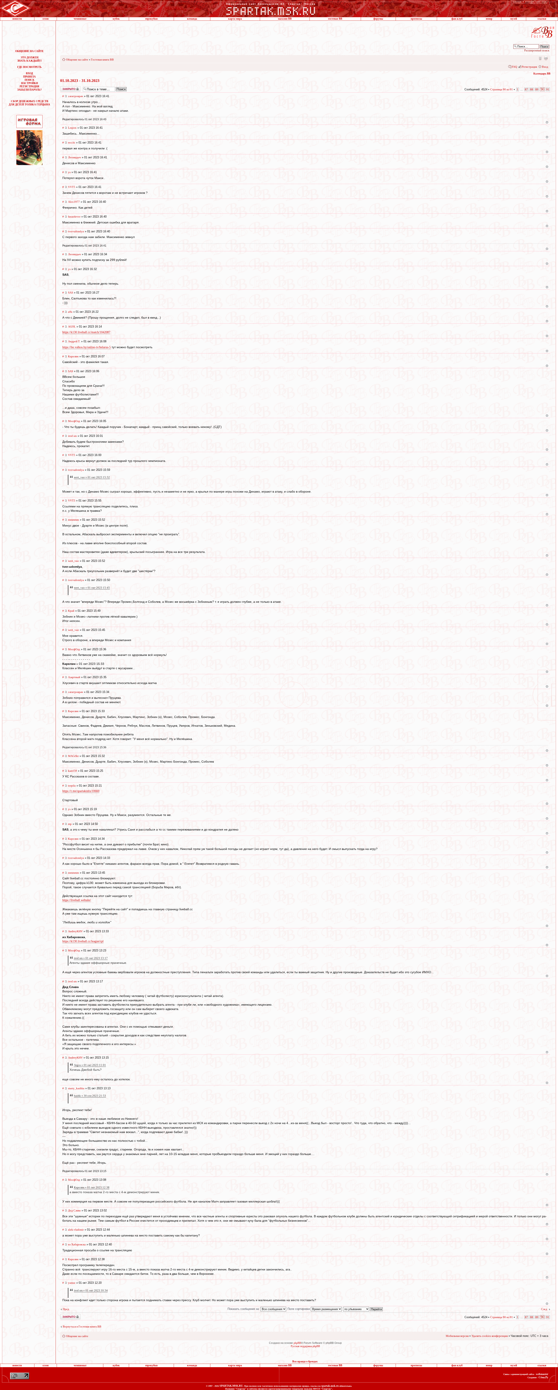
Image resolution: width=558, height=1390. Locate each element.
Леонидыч (74, 157)
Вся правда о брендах (305, 1361)
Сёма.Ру (543, 1377)
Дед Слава (74, 1210)
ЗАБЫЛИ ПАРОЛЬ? (29, 89)
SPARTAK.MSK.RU (231, 1385)
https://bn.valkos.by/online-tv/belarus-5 (86, 347)
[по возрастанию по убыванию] (363, 1309)
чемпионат (80, 18)
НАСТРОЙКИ (29, 83)
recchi (71, 142)
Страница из (501, 89)
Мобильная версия (540, 58)
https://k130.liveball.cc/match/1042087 (86, 332)
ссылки (542, 18)
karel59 (72, 770)
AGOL (72, 326)
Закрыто (64, 87)
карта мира (235, 18)
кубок (116, 18)
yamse (71, 1282)
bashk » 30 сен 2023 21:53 (90, 1095)
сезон (46, 18)
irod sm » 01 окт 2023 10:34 (91, 1290)
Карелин (73, 356)
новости (17, 18)
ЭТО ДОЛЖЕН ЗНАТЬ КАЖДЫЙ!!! (29, 59)
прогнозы (416, 18)
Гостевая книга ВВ (102, 59)
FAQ (514, 66)
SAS (70, 292)
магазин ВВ (285, 18)
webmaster (542, 1374)
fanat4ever (74, 216)
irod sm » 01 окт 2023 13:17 (91, 958)
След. (544, 1309)
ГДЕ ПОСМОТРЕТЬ (29, 67)
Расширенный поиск (536, 50)
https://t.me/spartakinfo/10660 (80, 791)
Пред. (66, 1309)
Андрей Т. (74, 341)
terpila (72, 785)
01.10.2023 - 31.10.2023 (79, 80)
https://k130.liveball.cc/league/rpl (83, 941)
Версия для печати (545, 58)
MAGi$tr (73, 756)
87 (526, 89)
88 (531, 89)
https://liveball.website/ (76, 900)
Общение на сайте (77, 59)
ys (69, 172)
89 (536, 89)
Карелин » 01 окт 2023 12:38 (91, 1187)
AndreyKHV (75, 931)
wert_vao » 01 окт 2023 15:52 (92, 477)
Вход (545, 66)
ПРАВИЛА (29, 76)
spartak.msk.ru (330, 1385)
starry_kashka (76, 1088)
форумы (378, 18)
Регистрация (529, 66)
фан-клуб (457, 18)
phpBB (297, 1342)
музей (513, 18)
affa (70, 311)
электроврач (75, 96)
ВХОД (29, 73)
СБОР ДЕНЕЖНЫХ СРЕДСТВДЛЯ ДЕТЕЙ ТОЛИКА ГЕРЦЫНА (29, 103)
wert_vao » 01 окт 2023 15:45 (92, 587)
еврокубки (151, 18)
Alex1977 (74, 201)
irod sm (72, 435)
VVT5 (71, 187)
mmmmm (73, 519)
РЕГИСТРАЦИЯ (29, 86)
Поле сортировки (299, 1309)
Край (71, 610)
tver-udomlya (76, 231)
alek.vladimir (76, 1229)
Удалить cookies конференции (489, 1336)
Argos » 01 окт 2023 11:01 (90, 1065)
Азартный (74, 677)
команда (192, 18)
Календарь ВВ (541, 73)
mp (70, 824)
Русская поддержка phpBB (305, 1346)
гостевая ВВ (335, 18)
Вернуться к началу (547, 122)
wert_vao (73, 560)
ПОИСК (29, 79)
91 (547, 89)
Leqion (72, 127)
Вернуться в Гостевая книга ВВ (82, 1326)
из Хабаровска (77, 1244)
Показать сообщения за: (244, 1309)
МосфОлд (74, 421)
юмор (489, 18)
